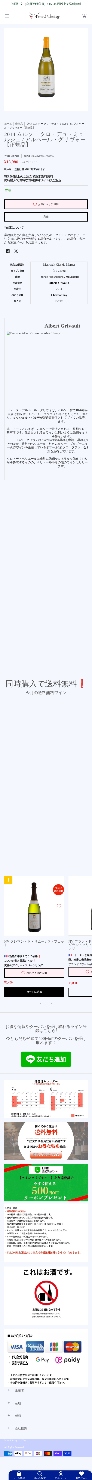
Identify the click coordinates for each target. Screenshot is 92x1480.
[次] (51, 1003)
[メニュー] (6, 16)
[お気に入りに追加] (59, 906)
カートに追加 (34, 991)
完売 (46, 216)
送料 (17, 169)
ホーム (8, 123)
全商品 (19, 123)
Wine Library (11, 155)
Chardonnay (59, 295)
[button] (84, 16)
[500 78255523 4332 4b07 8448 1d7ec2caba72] (46, 1182)
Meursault (72, 276)
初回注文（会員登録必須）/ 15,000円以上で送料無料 (46, 4)
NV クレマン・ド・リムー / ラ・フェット (34, 943)
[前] (41, 1003)
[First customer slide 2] (46, 1141)
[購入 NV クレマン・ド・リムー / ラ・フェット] (34, 906)
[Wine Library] (44, 16)
